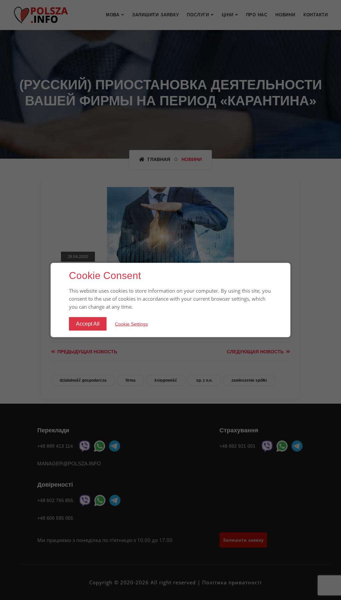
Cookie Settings (131, 323)
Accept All (88, 324)
